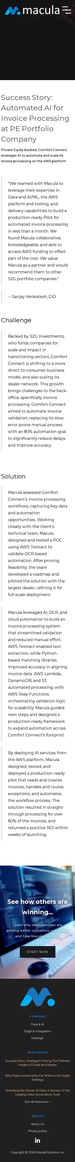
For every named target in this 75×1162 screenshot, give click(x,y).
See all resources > (37, 1101)
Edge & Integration (37, 1031)
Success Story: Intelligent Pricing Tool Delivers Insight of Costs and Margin (37, 1063)
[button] (66, 10)
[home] (32, 10)
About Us (37, 1124)
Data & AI (37, 1024)
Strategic (37, 1038)
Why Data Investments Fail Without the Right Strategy (37, 1077)
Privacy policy (37, 1131)
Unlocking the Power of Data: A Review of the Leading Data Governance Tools (37, 1092)
